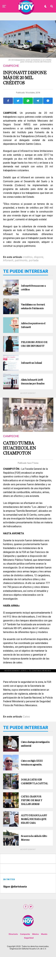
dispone (38, 257)
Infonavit (8, 260)
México (35, 934)
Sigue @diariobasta (15, 886)
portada (33, 260)
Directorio (13, 934)
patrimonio (21, 260)
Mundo (44, 934)
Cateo (26, 716)
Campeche (25, 934)
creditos (28, 257)
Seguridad (29, 938)
